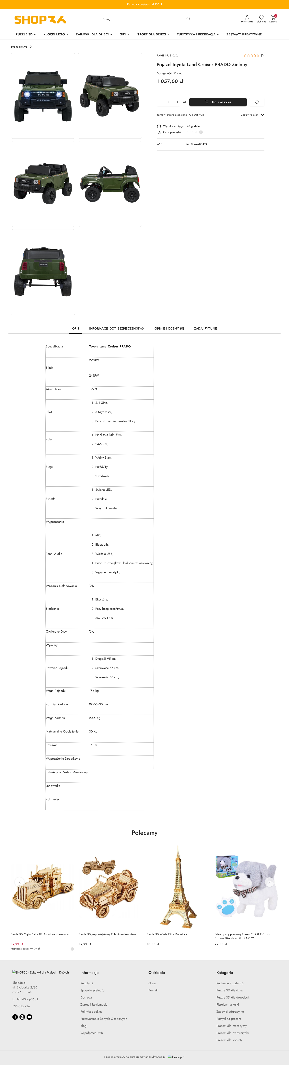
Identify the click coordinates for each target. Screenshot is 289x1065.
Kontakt (153, 990)
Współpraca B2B (91, 1033)
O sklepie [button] (156, 972)
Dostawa (86, 997)
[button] (271, 35)
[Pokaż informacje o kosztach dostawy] (201, 132)
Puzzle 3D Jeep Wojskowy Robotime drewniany (107, 934)
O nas (152, 983)
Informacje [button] (89, 972)
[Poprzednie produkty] (19, 882)
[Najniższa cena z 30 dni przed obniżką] (72, 949)
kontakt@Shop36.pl (25, 999)
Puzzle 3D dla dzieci (230, 990)
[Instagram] (22, 1017)
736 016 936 (21, 1006)
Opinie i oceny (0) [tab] (169, 328)
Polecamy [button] (144, 832)
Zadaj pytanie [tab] (205, 328)
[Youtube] (29, 1017)
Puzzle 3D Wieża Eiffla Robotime (167, 934)
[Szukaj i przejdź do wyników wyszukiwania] (188, 19)
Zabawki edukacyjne (230, 1011)
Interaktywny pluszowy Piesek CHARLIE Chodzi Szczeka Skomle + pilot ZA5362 (243, 936)
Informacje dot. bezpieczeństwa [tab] (116, 328)
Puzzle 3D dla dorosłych (232, 997)
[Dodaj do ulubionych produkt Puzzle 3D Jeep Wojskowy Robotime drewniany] (138, 849)
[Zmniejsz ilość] (160, 102)
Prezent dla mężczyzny (231, 1025)
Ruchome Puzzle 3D (230, 983)
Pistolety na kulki (227, 1004)
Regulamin (87, 983)
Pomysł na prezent (228, 1018)
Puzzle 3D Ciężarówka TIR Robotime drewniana (40, 934)
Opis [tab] (75, 328)
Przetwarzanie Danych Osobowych (103, 1018)
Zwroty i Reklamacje (93, 1004)
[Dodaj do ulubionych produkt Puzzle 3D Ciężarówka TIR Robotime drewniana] (70, 849)
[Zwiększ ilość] (177, 102)
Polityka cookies (91, 1011)
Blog (83, 1025)
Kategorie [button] (224, 972)
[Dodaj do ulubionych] (256, 102)
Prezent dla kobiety (229, 1040)
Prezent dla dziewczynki (232, 1033)
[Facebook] (15, 1017)
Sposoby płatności (92, 990)
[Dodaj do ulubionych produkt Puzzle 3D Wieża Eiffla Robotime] (206, 849)
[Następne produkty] (269, 882)
